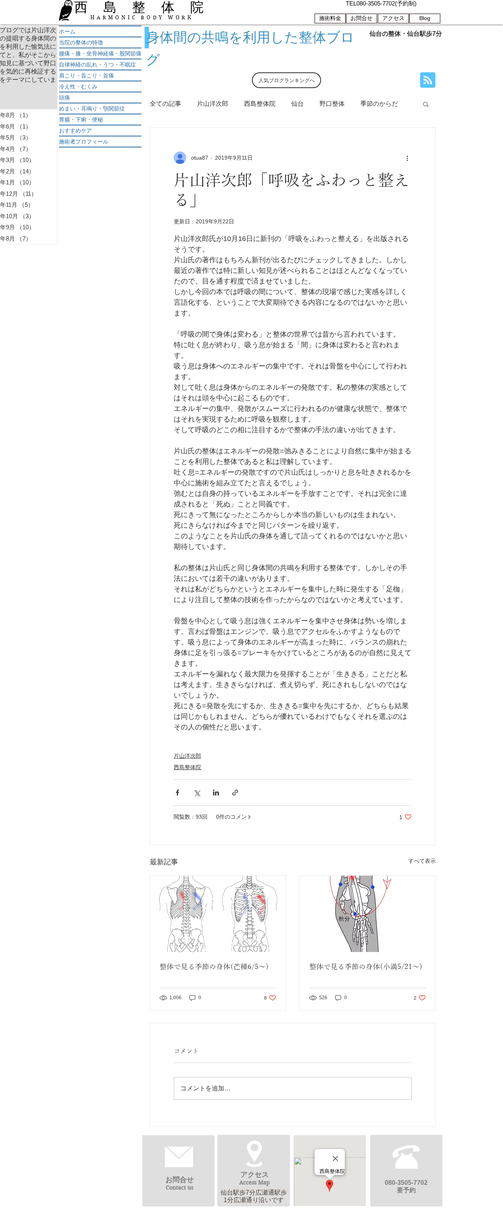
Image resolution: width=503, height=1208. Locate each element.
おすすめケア (75, 130)
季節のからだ (379, 103)
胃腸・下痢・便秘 (81, 119)
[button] (426, 104)
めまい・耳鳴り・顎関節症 (92, 108)
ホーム (67, 31)
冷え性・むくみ (78, 86)
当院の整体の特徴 (81, 42)
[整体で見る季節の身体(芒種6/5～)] (218, 914)
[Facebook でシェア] (177, 792)
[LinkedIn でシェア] (216, 792)
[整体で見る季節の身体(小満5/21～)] (367, 914)
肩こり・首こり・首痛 (86, 75)
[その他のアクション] (407, 157)
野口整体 (332, 103)
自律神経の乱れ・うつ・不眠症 (97, 64)
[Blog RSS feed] (427, 80)
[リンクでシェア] (235, 792)
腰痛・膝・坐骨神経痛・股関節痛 (100, 53)
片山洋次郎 (212, 103)
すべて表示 (422, 861)
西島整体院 (259, 103)
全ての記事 (165, 103)
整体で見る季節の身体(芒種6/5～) (214, 967)
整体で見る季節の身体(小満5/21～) (365, 967)
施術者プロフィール (83, 141)
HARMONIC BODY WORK (141, 17)
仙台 (297, 103)
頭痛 (64, 97)
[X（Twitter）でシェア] (196, 792)
